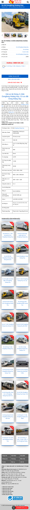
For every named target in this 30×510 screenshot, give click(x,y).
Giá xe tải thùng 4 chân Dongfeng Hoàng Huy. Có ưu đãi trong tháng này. (15, 96)
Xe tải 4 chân (25, 51)
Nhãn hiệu (22, 458)
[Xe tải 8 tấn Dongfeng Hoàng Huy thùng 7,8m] (22, 385)
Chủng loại (5, 458)
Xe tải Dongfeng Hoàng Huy (17, 7)
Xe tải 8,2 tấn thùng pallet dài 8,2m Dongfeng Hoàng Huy (22, 235)
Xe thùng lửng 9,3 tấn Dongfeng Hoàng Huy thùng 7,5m (7, 371)
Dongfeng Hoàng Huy (19, 128)
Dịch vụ (13, 462)
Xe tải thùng (25, 49)
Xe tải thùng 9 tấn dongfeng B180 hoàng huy (22, 303)
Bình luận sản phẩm (14, 79)
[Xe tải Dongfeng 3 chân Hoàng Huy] (22, 249)
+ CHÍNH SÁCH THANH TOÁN (7, 486)
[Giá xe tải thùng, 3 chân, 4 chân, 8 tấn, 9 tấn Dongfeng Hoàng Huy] (22, 430)
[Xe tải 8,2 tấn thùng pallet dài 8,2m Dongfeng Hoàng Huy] (22, 226)
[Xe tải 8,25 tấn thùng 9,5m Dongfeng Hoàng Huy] (8, 294)
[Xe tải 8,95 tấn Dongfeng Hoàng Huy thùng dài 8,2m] (8, 249)
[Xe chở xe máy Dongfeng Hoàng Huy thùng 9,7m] (22, 340)
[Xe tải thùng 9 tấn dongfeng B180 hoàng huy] (22, 294)
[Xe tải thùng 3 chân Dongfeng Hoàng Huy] (8, 340)
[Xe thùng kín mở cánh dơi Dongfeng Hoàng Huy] (8, 430)
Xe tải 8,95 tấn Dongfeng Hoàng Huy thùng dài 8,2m (7, 258)
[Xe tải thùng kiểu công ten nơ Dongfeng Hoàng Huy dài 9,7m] (8, 385)
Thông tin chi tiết (14, 76)
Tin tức (4, 462)
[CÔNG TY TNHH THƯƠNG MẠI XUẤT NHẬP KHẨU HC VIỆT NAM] (15, 1)
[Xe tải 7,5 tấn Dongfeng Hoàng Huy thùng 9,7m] (8, 317)
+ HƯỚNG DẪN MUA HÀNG (7, 494)
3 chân (22, 66)
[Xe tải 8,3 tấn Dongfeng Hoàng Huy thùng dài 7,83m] (22, 362)
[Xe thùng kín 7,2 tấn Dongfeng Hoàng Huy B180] (22, 408)
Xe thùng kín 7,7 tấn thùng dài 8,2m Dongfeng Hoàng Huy (7, 235)
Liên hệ (22, 462)
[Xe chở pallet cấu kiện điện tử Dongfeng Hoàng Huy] (8, 271)
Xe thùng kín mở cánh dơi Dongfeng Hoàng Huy (7, 439)
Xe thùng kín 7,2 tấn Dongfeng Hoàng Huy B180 (22, 416)
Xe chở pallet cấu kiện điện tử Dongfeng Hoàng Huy (7, 280)
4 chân (13, 66)
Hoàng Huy (11, 112)
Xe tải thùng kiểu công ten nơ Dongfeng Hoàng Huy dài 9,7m (7, 394)
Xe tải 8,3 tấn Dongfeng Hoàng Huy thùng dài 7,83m (22, 371)
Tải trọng (13, 458)
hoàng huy (18, 66)
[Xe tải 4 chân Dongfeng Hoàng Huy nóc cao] (22, 271)
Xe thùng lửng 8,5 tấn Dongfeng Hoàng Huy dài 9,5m (7, 416)
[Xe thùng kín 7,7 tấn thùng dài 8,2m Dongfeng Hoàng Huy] (8, 226)
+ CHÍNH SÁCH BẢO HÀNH (7, 488)
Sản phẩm (22, 455)
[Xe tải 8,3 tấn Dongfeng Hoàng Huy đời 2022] (22, 317)
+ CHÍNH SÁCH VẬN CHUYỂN (7, 491)
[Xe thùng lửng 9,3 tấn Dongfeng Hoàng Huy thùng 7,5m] (8, 362)
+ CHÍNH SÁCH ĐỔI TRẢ (6, 489)
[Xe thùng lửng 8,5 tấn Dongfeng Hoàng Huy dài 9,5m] (8, 408)
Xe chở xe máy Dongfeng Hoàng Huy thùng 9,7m (22, 348)
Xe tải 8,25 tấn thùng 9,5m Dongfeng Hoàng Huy (7, 303)
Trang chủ (4, 7)
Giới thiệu (13, 455)
